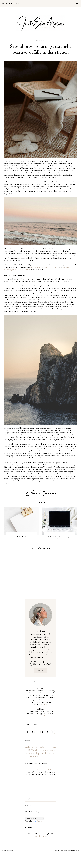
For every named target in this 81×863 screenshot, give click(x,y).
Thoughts (31, 753)
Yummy (34, 756)
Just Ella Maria (66, 850)
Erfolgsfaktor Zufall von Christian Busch (44, 267)
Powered (37, 836)
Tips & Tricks (43, 753)
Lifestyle (44, 746)
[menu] (77, 3)
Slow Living (49, 750)
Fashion (29, 746)
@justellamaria (44, 704)
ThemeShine (10, 850)
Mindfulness (40, 41)
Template (44, 836)
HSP (36, 747)
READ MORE (40, 670)
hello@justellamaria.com (44, 716)
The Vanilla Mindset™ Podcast (45, 770)
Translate (40, 821)
